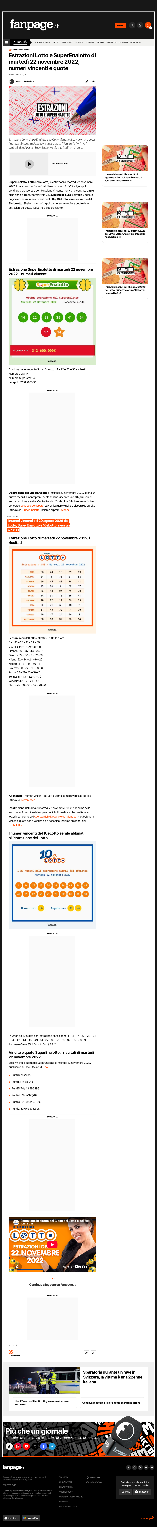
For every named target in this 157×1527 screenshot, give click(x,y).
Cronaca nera (42, 42)
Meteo (56, 42)
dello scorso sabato (32, 505)
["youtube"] (26, 1446)
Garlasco (135, 42)
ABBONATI (120, 25)
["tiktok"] (9, 1446)
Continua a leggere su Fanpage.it (52, 1284)
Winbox (65, 510)
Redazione (29, 81)
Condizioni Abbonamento (71, 1497)
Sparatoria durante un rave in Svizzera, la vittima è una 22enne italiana (112, 1377)
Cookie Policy (66, 1492)
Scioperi (123, 42)
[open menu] (6, 42)
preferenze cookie (68, 1506)
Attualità (20, 41)
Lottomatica (28, 800)
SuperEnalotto (31, 510)
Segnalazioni (65, 1482)
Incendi (79, 42)
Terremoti (67, 42)
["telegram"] (52, 1446)
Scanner (89, 42)
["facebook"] (43, 1446)
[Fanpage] (13, 1467)
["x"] (34, 1446)
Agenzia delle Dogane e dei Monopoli (55, 816)
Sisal (45, 1067)
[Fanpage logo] (31, 25)
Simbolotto (15, 825)
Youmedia (64, 1477)
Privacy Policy (66, 1487)
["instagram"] (17, 1446)
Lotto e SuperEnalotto (20, 50)
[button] (93, 81)
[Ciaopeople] (147, 1519)
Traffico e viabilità (107, 42)
